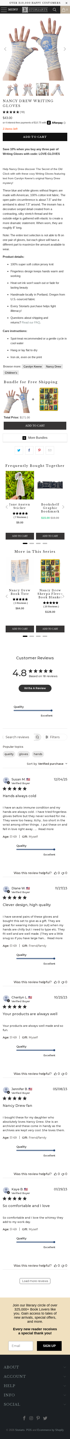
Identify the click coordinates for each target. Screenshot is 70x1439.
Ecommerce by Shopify (50, 1430)
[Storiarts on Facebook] (24, 1418)
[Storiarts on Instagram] (31, 1418)
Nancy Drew (53, 366)
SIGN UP (49, 1346)
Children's (11, 372)
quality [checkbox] (9, 754)
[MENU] (2, 10)
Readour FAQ (31, 322)
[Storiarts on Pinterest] (38, 1418)
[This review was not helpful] (62, 873)
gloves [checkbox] (23, 754)
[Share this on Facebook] (29, 450)
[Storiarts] (35, 10)
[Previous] (6, 49)
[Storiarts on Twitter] (45, 1418)
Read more (46, 829)
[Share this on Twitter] (19, 450)
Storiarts (20, 1430)
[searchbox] (18, 737)
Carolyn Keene (33, 366)
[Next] (64, 49)
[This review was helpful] (55, 873)
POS (29, 1430)
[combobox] (47, 764)
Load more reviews (35, 1281)
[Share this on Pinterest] (39, 450)
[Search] (54, 10)
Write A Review (35, 688)
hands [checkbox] (38, 754)
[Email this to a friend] (50, 450)
